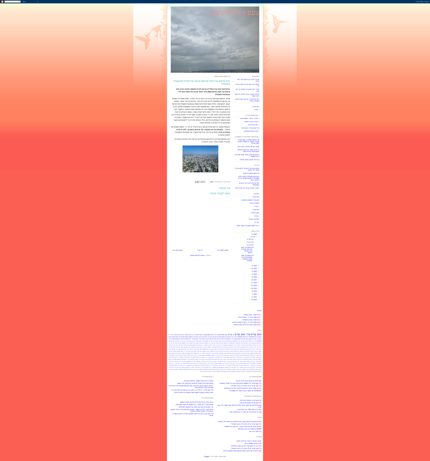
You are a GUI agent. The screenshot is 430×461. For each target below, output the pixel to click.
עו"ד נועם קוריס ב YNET (186, 357)
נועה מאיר (243, 353)
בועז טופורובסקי (222, 335)
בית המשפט (233, 343)
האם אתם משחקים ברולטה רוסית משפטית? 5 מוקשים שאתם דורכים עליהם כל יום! (248, 178)
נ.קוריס (248, 353)
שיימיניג (228, 371)
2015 (255, 285)
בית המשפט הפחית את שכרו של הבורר (220, 343)
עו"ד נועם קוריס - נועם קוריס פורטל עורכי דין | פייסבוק (230, 357)
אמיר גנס (175, 341)
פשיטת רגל (185, 369)
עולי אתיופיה (245, 369)
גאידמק (246, 345)
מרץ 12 (250, 245)
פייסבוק (259, 341)
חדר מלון (217, 349)
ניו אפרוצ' (232, 355)
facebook (229, 341)
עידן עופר (239, 369)
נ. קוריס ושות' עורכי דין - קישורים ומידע (249, 317)
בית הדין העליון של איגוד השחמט (244, 343)
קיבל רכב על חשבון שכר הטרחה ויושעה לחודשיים (246, 446)
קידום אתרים (254, 371)
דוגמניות (238, 345)
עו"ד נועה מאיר (248, 357)
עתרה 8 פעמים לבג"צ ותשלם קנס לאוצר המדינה (206, 369)
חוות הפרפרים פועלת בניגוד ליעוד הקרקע (248, 381)
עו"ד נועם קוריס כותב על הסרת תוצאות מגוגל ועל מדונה (223, 363)
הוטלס (194, 345)
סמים (200, 355)
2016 (255, 283)
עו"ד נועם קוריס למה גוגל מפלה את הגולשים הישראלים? (195, 407)
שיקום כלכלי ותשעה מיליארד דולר (218, 371)
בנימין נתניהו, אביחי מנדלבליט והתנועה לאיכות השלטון (196, 402)
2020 (255, 271)
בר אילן (256, 345)
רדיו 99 (245, 371)
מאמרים (235, 351)
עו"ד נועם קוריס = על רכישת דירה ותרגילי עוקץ (204, 357)
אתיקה (254, 343)
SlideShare (235, 341)
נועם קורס (237, 355)
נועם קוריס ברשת (236, 353)
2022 (255, 266)
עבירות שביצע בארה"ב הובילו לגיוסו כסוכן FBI (181, 355)
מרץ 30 (250, 239)
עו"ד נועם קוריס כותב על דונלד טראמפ (229, 361)
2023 (255, 234)
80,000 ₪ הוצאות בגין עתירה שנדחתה (249, 429)
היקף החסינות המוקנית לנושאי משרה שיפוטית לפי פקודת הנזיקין (193, 392)
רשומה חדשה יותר (222, 250)
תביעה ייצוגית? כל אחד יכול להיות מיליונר (248, 441)
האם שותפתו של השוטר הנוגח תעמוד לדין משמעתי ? (245, 391)
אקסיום (170, 341)
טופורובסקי (181, 349)
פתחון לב (180, 369)
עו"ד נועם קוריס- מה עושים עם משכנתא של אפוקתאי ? (224, 367)
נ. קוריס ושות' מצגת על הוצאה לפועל (248, 225)
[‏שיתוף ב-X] (200, 182)
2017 (255, 280)
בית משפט (191, 337)
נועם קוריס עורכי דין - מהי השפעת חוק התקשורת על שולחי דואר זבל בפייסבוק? (190, 353)
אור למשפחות (207, 341)
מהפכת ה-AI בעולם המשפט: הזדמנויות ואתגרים (198, 381)
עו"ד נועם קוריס (242, 334)
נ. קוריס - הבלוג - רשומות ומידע (249, 118)
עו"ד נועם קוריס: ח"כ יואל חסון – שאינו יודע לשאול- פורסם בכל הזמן (194, 367)
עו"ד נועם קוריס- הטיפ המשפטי (194, 365)
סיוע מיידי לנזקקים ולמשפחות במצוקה (211, 355)
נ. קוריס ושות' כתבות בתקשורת (251, 320)
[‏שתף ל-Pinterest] (196, 182)
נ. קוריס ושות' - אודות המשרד (252, 315)
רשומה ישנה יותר (177, 250)
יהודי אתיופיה (174, 349)
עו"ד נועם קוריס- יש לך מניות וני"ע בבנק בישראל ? (246, 386)
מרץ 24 (250, 242)
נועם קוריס (256, 106)
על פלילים (221, 369)
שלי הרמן (207, 371)
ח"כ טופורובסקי (176, 337)
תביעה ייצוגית (198, 337)
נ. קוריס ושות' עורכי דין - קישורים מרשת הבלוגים (246, 322)
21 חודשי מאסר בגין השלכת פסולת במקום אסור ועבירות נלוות (248, 150)
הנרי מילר (259, 347)
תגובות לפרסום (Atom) (197, 255)
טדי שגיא (186, 349)
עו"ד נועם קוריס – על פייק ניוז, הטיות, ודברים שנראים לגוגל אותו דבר (192, 390)
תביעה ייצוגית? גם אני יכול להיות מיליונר (247, 188)
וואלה (182, 347)
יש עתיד (256, 351)
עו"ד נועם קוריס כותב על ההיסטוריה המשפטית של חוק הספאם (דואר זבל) (200, 361)
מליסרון (221, 351)
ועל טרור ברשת (176, 347)
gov (223, 341)
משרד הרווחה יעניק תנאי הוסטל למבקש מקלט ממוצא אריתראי (242, 451)
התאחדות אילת (254, 203)
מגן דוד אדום (229, 351)
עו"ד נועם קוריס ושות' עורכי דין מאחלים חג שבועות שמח (187, 359)
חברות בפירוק (235, 349)
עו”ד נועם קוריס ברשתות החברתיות (250, 400)
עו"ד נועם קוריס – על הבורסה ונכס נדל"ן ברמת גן (246, 365)
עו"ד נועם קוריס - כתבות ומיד (250, 128)
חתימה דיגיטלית (193, 349)
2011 (255, 297)
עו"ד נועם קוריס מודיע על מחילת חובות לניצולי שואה (196, 363)
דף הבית (200, 250)
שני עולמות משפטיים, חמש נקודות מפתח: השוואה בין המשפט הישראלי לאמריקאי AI (248, 141)
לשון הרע (239, 351)
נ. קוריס (256, 109)
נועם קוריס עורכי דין (211, 337)
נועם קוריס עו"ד (215, 353)
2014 (255, 288)
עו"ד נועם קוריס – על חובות (227, 365)
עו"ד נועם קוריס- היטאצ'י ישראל (178, 365)
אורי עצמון (200, 341)
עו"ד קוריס (173, 367)
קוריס (204, 337)
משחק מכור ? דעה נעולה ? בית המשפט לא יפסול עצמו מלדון (194, 404)
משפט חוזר (202, 351)
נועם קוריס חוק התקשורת (225, 353)
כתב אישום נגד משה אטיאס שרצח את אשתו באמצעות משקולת (247, 258)
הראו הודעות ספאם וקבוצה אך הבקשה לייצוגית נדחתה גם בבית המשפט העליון (207, 347)
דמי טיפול (220, 345)
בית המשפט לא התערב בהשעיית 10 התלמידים (198, 343)
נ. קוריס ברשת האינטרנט (251, 131)
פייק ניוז (193, 369)
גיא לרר (242, 345)
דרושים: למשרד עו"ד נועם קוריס (204, 345)
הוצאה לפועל (184, 337)
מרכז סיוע (216, 351)
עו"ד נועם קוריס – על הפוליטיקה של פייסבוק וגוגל (187, 339)
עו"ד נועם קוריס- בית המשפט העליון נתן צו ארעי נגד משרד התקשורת (240, 383)
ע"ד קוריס (195, 355)
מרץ (253, 237)
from (225, 341)
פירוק (189, 369)
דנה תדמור (215, 345)
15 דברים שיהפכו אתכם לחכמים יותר (247, 341)
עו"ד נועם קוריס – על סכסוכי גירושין (211, 365)
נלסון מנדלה (226, 355)
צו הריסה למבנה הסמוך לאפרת (249, 159)
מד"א (224, 351)
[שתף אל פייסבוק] (198, 182)
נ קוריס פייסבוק (253, 339)
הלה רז (170, 345)
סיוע (222, 355)
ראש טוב (249, 371)
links (217, 341)
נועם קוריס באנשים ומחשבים (250, 200)
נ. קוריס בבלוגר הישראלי (251, 121)
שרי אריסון (202, 371)
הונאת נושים (189, 345)
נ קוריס (200, 335)
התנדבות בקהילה (254, 219)
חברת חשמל (229, 349)
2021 (255, 268)
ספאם (235, 339)
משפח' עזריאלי (209, 351)
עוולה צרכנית (251, 369)
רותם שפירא (234, 371)
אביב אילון (213, 341)
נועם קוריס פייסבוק (235, 12)
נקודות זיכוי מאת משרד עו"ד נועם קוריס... (248, 409)
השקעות (185, 347)
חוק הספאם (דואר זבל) (202, 349)
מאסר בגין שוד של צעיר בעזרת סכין (248, 146)
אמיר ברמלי (180, 341)
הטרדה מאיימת (182, 345)
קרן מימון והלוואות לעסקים (251, 173)
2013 (255, 291)
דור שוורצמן (226, 345)
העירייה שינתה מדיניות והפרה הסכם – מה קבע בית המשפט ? (242, 426)
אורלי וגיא (195, 341)
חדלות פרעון (222, 349)
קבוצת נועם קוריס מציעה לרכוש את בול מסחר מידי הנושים (195, 383)
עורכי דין (256, 222)
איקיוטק (191, 341)
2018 (255, 277)
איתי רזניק (186, 341)
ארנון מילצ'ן (258, 343)
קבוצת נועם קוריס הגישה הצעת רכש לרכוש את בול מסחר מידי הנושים (239, 421)
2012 (255, 294)
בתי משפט (251, 345)
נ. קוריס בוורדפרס (253, 125)
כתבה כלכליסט (249, 351)
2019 (255, 274)
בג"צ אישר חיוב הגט (255, 431)
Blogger (206, 456)
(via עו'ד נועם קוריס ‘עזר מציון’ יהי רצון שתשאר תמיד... (244, 412)
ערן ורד (171, 339)
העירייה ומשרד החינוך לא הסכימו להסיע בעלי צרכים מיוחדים (241, 347)
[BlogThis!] (202, 182)
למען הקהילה (255, 213)
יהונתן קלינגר (188, 334)
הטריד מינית (175, 345)
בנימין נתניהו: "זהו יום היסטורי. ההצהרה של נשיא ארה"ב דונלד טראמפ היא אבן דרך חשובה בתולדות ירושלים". (192, 410)
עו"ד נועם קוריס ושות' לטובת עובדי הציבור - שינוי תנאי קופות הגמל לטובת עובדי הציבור (222, 359)
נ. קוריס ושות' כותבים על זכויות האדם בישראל (247, 325)
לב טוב (244, 351)
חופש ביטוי (211, 349)
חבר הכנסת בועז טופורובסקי (247, 349)
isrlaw (220, 341)
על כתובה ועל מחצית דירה (230, 369)
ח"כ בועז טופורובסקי (210, 335)
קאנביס (175, 369)
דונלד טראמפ (232, 345)
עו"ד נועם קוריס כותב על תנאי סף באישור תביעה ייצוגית (217, 339)
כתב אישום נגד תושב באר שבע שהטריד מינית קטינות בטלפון (247, 249)
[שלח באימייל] (204, 182)
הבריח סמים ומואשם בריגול (252, 443)
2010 (255, 300)
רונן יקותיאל (240, 371)
